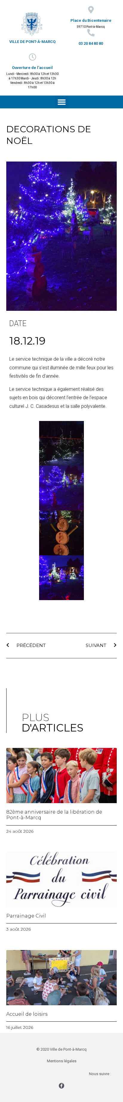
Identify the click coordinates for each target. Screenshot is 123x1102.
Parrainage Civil (26, 916)
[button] (61, 102)
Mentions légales (61, 1061)
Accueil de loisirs (26, 1014)
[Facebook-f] (61, 1085)
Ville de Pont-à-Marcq (32, 41)
